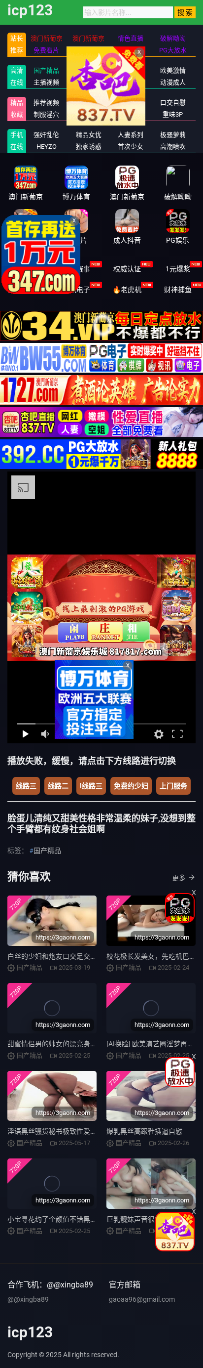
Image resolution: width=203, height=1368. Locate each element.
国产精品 (46, 70)
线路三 (26, 786)
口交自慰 (173, 102)
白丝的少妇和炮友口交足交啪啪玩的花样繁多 (76, 956)
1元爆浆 (178, 269)
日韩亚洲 (89, 70)
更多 (179, 878)
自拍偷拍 (130, 70)
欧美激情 (173, 70)
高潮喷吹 (173, 146)
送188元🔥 (25, 290)
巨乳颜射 (130, 102)
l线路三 (91, 786)
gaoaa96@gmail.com (142, 1299)
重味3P (173, 114)
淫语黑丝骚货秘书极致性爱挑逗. (56, 1131)
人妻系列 (130, 134)
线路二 (58, 786)
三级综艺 (130, 114)
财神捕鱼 (178, 290)
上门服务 (173, 786)
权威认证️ (127, 269)
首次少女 (130, 146)
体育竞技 (25, 269)
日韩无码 (130, 82)
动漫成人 (173, 82)
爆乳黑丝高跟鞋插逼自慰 (144, 1131)
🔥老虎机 (126, 290)
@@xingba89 (28, 1299)
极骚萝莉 (173, 134)
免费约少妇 (131, 786)
